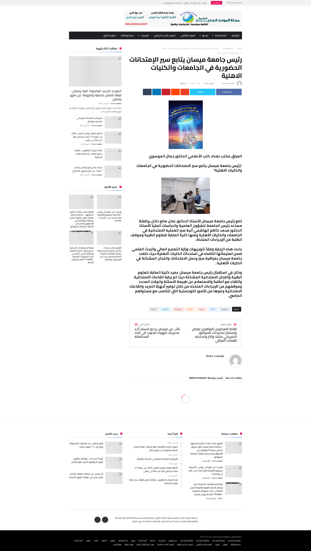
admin (220, 498)
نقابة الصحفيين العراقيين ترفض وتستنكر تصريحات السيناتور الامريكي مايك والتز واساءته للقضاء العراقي (214, 333)
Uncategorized (227, 48)
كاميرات (104, 540)
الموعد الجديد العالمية (165, 544)
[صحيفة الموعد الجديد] (183, 10)
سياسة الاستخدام (234, 540)
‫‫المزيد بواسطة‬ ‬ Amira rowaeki (206, 378)
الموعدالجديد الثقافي (204, 544)
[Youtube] (72, 3)
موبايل (112, 540)
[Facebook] (78, 3)
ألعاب (96, 540)
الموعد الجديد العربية (185, 544)
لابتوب (88, 540)
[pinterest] (166, 92)
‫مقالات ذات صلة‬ (233, 378)
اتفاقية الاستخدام (202, 540)
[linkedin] (156, 92)
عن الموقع (173, 540)
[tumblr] (147, 92)
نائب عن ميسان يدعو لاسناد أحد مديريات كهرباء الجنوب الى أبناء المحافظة (157, 331)
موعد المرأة (129, 544)
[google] (184, 92)
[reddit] (175, 92)
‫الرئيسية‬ (239, 48)
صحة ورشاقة (123, 540)
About (152, 540)
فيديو (133, 540)
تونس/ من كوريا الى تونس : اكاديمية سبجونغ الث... (185, 3)
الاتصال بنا (162, 540)
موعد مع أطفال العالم (145, 544)
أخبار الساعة (142, 540)
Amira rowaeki (228, 83)
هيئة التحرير (117, 544)
